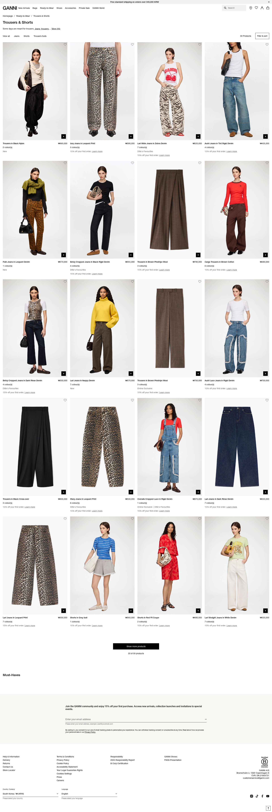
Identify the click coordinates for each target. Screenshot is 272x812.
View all (6, 36)
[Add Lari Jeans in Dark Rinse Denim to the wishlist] (267, 400)
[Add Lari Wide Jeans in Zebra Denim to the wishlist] (200, 44)
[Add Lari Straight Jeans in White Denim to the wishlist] (267, 519)
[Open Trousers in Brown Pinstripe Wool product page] (169, 210)
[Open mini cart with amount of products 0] (267, 7)
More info (56, 28)
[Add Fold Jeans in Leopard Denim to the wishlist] (65, 163)
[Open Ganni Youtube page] (267, 796)
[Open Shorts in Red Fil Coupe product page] (169, 565)
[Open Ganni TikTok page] (257, 796)
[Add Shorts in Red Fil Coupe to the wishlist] (200, 519)
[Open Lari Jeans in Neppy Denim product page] (102, 328)
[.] (136, 2)
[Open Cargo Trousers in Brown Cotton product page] (237, 210)
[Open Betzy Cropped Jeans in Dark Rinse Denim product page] (35, 328)
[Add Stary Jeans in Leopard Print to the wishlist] (132, 400)
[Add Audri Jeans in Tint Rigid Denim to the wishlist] (267, 44)
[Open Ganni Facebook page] (262, 796)
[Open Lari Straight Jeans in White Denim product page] (237, 565)
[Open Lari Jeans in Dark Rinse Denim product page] (237, 447)
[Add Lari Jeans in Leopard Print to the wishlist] (65, 519)
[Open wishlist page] (256, 7)
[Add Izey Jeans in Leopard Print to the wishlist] (132, 44)
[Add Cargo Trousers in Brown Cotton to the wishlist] (267, 163)
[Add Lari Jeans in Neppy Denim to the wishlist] (132, 281)
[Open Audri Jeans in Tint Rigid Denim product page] (237, 91)
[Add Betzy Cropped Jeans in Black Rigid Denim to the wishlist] (132, 163)
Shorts (26, 36)
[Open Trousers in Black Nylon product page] (35, 91)
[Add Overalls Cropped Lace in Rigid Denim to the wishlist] (200, 400)
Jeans (16, 36)
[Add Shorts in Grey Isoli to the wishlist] (132, 519)
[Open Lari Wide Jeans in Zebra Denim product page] (169, 91)
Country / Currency (9, 789)
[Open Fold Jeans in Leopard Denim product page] (35, 210)
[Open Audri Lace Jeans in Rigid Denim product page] (237, 328)
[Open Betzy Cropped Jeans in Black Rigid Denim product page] (102, 210)
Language (65, 789)
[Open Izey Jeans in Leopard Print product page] (102, 91)
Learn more (97, 151)
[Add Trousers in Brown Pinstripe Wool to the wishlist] (200, 163)
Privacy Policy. (90, 732)
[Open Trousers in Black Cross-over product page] (35, 447)
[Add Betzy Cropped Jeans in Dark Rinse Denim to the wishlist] (65, 281)
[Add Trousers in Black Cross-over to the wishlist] (65, 400)
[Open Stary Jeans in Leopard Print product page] (102, 447)
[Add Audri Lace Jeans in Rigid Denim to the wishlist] (267, 281)
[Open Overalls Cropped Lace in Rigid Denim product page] (169, 447)
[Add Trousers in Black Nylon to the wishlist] (65, 44)
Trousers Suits (40, 36)
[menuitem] (24, 8)
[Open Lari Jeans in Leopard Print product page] (35, 565)
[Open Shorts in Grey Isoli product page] (102, 565)
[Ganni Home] (10, 8)
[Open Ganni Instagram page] (251, 796)
